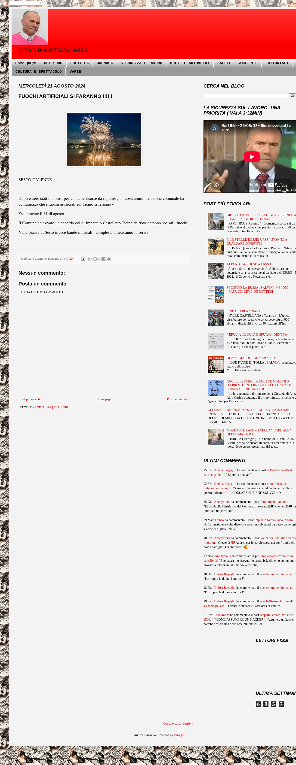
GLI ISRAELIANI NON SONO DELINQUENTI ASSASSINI (249, 410)
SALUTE (224, 63)
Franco (219, 520)
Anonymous (222, 502)
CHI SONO (53, 63)
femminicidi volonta (274, 502)
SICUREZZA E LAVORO (141, 63)
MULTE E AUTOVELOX (190, 63)
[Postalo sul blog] (95, 259)
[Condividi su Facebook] (104, 259)
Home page (25, 63)
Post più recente (30, 399)
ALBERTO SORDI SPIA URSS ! (249, 264)
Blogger (179, 735)
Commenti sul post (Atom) (50, 407)
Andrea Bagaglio (225, 470)
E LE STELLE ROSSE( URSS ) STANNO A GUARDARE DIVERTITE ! (257, 241)
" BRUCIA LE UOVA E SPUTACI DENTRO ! (258, 334)
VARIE (75, 72)
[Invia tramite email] (90, 259)
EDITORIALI (277, 63)
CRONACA (105, 63)
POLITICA (79, 63)
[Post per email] (82, 258)
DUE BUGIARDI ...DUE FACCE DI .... (254, 358)
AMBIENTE (248, 63)
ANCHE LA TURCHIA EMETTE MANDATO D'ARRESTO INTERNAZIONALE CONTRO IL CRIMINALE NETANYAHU (259, 385)
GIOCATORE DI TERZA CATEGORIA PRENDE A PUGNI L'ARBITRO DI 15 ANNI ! (261, 217)
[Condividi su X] (99, 259)
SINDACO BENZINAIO (243, 311)
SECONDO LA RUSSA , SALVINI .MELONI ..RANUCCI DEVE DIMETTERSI (257, 289)
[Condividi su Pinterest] (108, 259)
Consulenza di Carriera (178, 723)
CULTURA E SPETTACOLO (38, 72)
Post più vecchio (177, 399)
